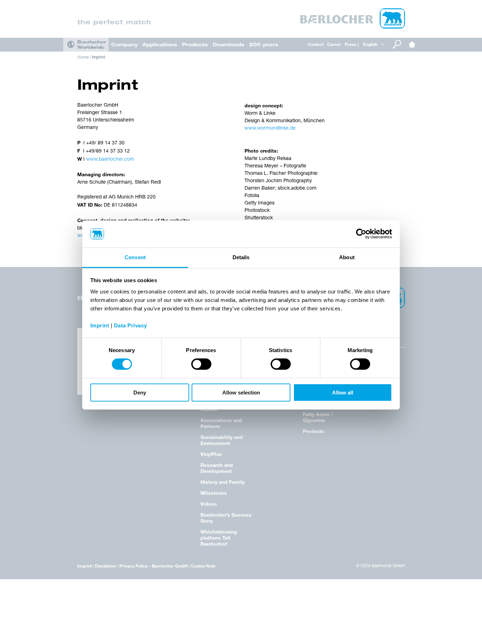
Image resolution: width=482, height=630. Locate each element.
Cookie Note (203, 566)
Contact (316, 44)
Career (334, 44)
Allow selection (241, 393)
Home (412, 44)
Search (397, 44)
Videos (208, 504)
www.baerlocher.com (110, 159)
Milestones (213, 493)
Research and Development (216, 468)
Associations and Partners (221, 423)
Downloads (228, 44)
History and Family (222, 482)
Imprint (98, 57)
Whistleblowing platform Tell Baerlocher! (218, 538)
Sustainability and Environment (221, 440)
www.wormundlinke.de (270, 128)
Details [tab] (241, 257)
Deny (139, 393)
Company (124, 44)
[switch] (201, 364)
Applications (160, 44)
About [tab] (347, 257)
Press (350, 44)
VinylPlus (211, 454)
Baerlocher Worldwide (91, 44)
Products (195, 44)
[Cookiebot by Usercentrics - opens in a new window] (361, 233)
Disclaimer (105, 566)
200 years (263, 44)
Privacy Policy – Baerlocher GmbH (154, 566)
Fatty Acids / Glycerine (318, 417)
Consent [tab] (135, 257)
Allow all (342, 393)
